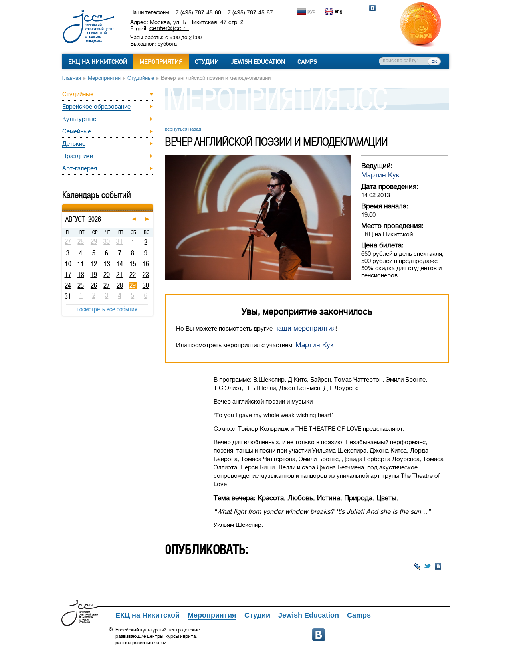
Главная (71, 78)
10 (68, 263)
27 (106, 285)
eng (339, 11)
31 (68, 296)
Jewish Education (258, 62)
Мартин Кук (380, 175)
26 (94, 285)
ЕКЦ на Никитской (97, 62)
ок (434, 61)
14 (119, 263)
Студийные (140, 78)
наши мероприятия (305, 328)
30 (146, 285)
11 (80, 263)
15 (132, 263)
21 (119, 274)
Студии (207, 62)
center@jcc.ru (169, 28)
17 (68, 274)
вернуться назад (183, 129)
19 (93, 274)
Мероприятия (161, 62)
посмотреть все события (107, 309)
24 (68, 285)
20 (106, 274)
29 (132, 285)
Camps (307, 62)
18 (80, 274)
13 (106, 263)
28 (120, 285)
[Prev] (63, 206)
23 (146, 274)
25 (80, 285)
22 (132, 274)
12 (93, 263)
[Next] (152, 206)
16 (145, 263)
